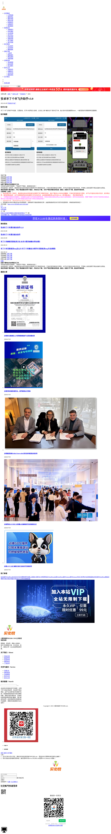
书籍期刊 (10, 29)
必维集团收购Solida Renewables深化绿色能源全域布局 (20, 453)
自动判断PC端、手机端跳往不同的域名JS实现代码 (16, 215)
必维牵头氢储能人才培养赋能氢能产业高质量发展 (19, 335)
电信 (16, 578)
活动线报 (10, 62)
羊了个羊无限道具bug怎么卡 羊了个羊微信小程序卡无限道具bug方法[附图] (28, 249)
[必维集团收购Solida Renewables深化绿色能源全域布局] (51, 450)
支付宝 (18, 577)
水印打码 (10, 73)
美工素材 (10, 40)
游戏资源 (10, 38)
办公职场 (10, 33)
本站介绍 (7, 656)
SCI (40, 577)
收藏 (2, 261)
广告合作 (7, 663)
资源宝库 (7, 27)
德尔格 (7, 578)
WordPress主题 (52, 577)
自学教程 (7, 13)
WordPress (9, 577)
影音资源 (10, 37)
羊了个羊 (3, 207)
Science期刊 (69, 577)
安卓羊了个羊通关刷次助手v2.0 (12, 227)
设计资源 (10, 42)
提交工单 (7, 678)
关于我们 (7, 76)
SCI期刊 (36, 577)
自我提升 (10, 24)
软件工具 (7, 67)
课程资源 (7, 672)
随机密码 (10, 75)
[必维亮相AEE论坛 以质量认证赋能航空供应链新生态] (51, 520)
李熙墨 (43, 577)
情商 (26, 578)
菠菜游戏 (10, 58)
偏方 (13, 578)
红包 (85, 577)
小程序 (10, 53)
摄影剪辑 (10, 18)
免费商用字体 (24, 577)
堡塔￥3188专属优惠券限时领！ (55, 218)
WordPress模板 (103, 577)
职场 (28, 578)
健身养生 (10, 17)
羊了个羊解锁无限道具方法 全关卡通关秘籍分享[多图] (20, 241)
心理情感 (10, 15)
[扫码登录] (3, 791)
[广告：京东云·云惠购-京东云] (55, 92)
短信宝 (14, 577)
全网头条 (7, 60)
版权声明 (7, 658)
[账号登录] (4, 829)
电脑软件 (10, 71)
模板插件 (10, 55)
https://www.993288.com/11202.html (18, 204)
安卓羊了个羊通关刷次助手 (10, 234)
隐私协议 (7, 661)
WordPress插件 (61, 577)
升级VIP (6, 670)
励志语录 (10, 64)
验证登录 (62, 820)
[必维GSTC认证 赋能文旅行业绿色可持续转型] (29, 563)
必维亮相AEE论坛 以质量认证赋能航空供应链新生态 (20, 524)
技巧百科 (7, 44)
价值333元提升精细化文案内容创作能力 (13, 213)
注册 (9, 782)
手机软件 (10, 69)
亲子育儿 (10, 35)
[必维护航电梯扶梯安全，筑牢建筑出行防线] (23, 387)
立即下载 (9, 177)
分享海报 (3, 209)
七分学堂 (22, 578)
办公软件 (10, 46)
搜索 (19, 86)
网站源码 (10, 56)
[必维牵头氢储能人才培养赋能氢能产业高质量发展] (25, 332)
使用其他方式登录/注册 (55, 825)
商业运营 (10, 20)
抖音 (78, 577)
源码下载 (7, 51)
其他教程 (10, 26)
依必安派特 (95, 577)
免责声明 (7, 659)
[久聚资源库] (4, 10)
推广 (14, 103)
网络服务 (10, 49)
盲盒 (47, 577)
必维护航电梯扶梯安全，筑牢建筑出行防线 (17, 391)
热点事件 (10, 65)
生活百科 (10, 47)
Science (75, 577)
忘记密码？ (14, 782)
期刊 (3, 578)
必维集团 (89, 577)
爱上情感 (31, 577)
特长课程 (10, 31)
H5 (18, 578)
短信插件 (3, 577)
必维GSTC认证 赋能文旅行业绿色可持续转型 (18, 566)
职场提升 (10, 22)
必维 (10, 578)
